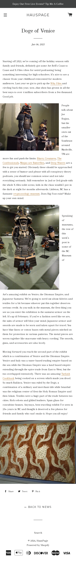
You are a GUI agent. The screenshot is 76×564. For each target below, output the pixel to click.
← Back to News (38, 507)
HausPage (38, 15)
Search (38, 532)
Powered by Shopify (38, 545)
